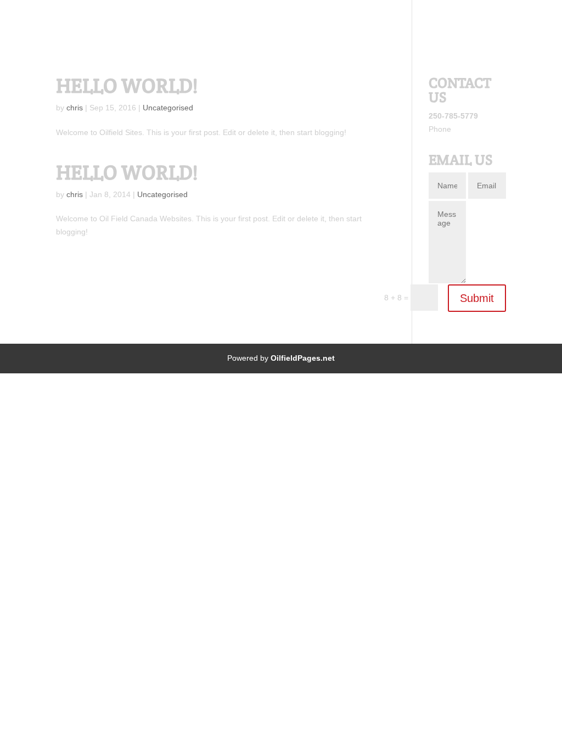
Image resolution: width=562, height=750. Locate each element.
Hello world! (127, 85)
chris (74, 107)
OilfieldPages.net (303, 358)
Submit (477, 298)
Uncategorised (168, 107)
